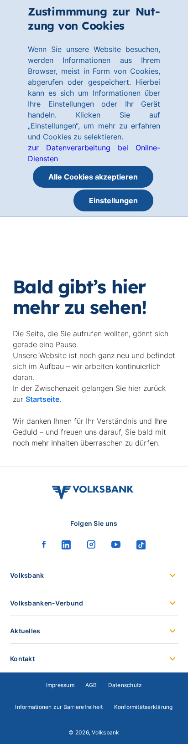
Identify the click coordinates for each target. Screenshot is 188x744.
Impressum (60, 685)
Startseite (42, 399)
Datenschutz (125, 685)
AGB (91, 685)
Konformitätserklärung (143, 706)
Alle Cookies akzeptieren (93, 176)
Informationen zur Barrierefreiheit (59, 706)
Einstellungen (113, 200)
